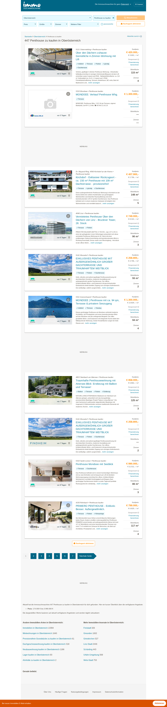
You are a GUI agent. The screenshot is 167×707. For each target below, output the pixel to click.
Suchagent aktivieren (132, 24)
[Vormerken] (68, 52)
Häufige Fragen (61, 692)
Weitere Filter (76, 24)
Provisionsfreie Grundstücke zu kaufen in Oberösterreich (47, 639)
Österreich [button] (125, 4)
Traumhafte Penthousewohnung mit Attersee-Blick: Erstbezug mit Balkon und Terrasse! (96, 383)
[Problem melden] (69, 73)
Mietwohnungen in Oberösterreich (37, 633)
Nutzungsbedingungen (80, 692)
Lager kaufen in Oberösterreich (36, 655)
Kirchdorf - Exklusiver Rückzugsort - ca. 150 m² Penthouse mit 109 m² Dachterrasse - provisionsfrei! (96, 180)
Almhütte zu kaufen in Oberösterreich (39, 660)
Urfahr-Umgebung (91, 655)
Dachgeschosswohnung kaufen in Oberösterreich (44, 644)
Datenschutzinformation (114, 692)
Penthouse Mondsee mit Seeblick (94, 464)
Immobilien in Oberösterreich (35, 628)
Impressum (96, 692)
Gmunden (88, 633)
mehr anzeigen (94, 83)
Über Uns (47, 692)
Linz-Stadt (88, 644)
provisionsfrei (108, 24)
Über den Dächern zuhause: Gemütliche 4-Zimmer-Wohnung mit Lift (96, 56)
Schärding (88, 649)
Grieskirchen (89, 639)
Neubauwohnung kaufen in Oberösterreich (41, 649)
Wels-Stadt (88, 660)
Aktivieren (159, 703)
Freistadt (87, 628)
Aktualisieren (131, 18)
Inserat (140, 4)
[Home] (31, 6)
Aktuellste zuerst (132, 36)
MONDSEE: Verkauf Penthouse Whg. (97, 94)
